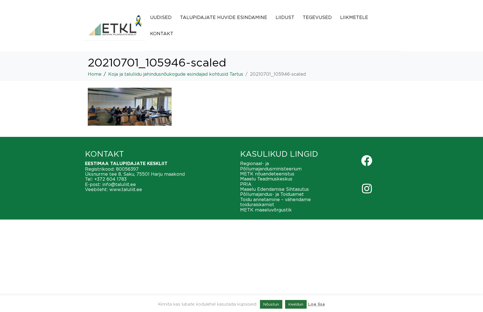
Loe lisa (316, 304)
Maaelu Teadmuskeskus (266, 178)
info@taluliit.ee (119, 184)
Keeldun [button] (295, 304)
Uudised (161, 17)
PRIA (246, 184)
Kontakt (161, 33)
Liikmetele (354, 17)
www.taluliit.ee (125, 189)
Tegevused (317, 17)
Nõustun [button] (271, 304)
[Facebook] (367, 160)
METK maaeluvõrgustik (266, 209)
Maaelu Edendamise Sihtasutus (274, 189)
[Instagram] (367, 188)
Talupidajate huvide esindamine (223, 17)
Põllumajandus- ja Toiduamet (272, 194)
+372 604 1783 (110, 179)
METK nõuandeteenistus (267, 173)
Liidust (285, 17)
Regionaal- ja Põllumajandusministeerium (271, 166)
